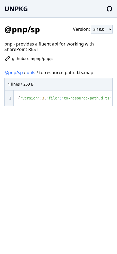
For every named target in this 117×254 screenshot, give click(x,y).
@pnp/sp (13, 72)
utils (31, 72)
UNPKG (16, 8)
